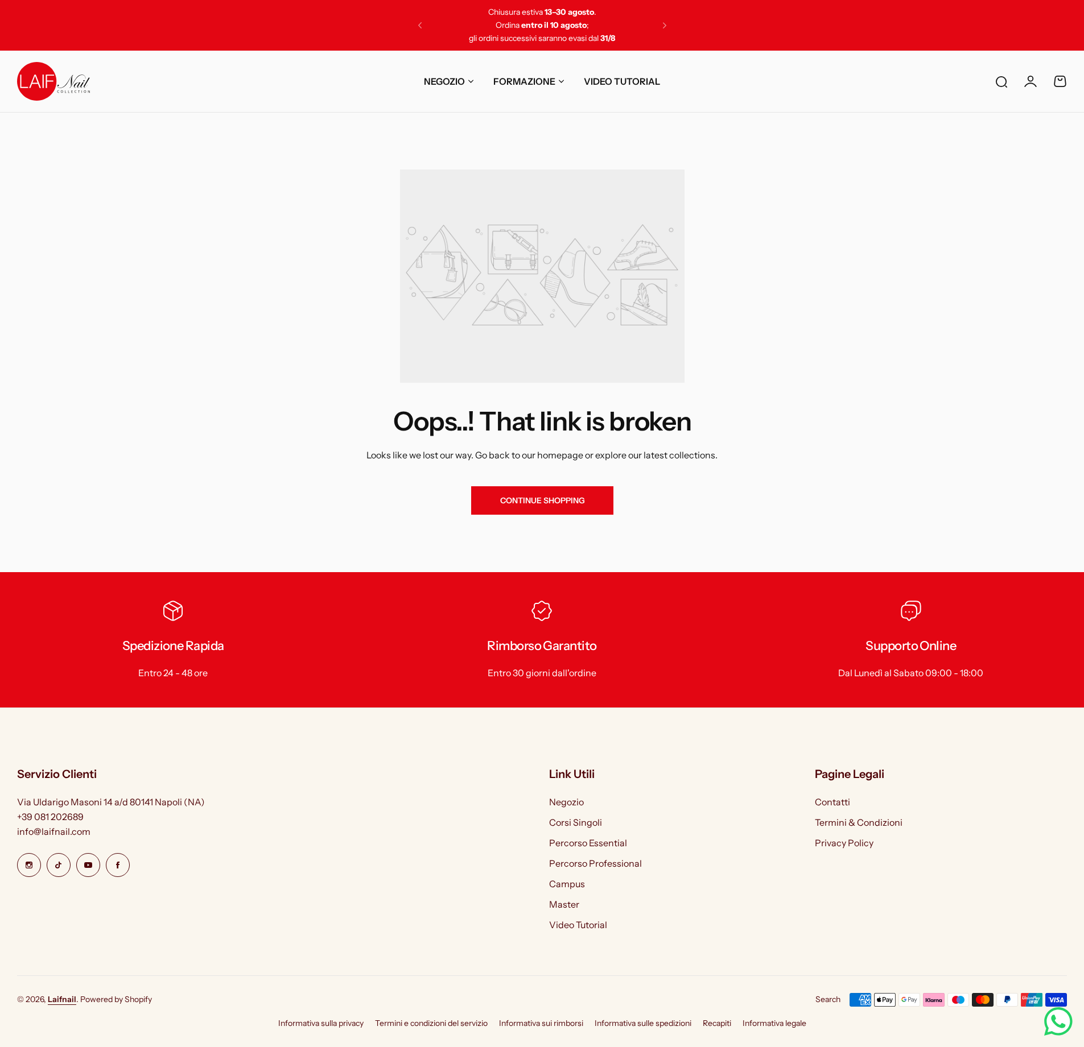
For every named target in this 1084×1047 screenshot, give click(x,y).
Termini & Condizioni (858, 822)
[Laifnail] (53, 81)
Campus (567, 883)
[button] (419, 25)
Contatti (832, 802)
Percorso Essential (588, 843)
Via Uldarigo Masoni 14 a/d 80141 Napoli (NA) (111, 802)
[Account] (1030, 81)
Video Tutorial (578, 924)
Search (827, 999)
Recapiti (717, 1023)
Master (564, 904)
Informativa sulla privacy (321, 1023)
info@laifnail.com (53, 831)
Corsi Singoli (575, 822)
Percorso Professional (595, 863)
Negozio (566, 802)
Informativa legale (774, 1023)
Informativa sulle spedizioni (643, 1023)
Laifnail (62, 999)
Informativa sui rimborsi (541, 1023)
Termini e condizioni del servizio (431, 1023)
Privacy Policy (844, 843)
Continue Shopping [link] (542, 500)
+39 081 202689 (50, 816)
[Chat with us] (1058, 1021)
